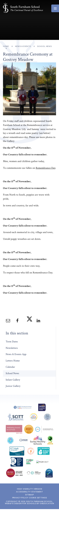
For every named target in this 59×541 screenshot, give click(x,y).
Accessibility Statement (29, 492)
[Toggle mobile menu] (55, 8)
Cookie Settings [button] (38, 498)
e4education (47, 503)
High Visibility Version (29, 489)
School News (44, 46)
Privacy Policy (20, 498)
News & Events (23, 46)
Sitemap (29, 495)
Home (6, 46)
